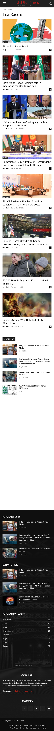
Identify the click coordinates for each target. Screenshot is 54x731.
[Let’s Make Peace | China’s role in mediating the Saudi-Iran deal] (27, 67)
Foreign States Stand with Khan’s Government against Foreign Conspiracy (26, 243)
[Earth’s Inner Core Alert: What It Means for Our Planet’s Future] (10, 601)
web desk (6, 89)
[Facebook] (24, 708)
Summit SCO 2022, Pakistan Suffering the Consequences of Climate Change (27, 163)
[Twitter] (42, 708)
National (6, 197)
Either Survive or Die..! (15, 46)
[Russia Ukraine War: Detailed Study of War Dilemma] (27, 305)
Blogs (5, 42)
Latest (5, 79)
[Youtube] (49, 708)
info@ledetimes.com (22, 691)
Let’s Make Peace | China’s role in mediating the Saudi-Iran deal (22, 84)
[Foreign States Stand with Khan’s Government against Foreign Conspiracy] (27, 226)
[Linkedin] (36, 708)
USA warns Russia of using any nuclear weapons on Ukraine (25, 124)
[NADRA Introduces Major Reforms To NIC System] (10, 390)
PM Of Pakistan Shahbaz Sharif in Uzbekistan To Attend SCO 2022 (22, 203)
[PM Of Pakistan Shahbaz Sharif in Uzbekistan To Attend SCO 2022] (27, 186)
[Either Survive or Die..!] (27, 31)
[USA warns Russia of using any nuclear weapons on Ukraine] (27, 107)
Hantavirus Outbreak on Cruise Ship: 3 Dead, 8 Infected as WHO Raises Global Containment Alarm (34, 361)
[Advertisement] (27, 427)
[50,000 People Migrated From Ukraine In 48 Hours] (27, 265)
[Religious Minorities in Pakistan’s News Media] (10, 349)
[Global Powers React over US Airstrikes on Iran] (10, 376)
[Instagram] (30, 708)
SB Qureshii (7, 50)
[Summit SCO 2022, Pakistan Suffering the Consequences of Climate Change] (27, 147)
